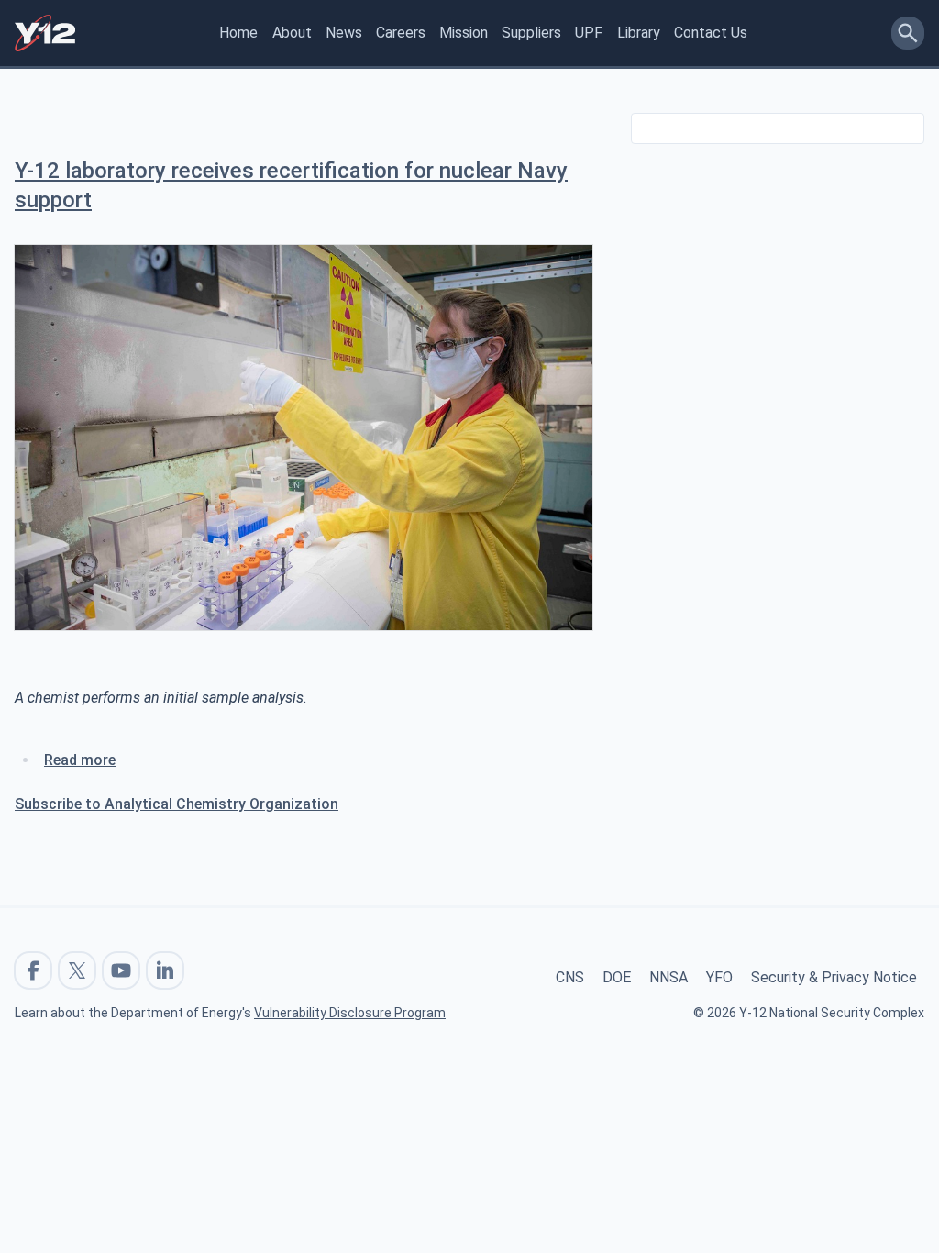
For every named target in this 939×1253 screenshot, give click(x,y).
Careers (400, 32)
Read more (80, 760)
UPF (588, 32)
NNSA (668, 977)
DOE (616, 977)
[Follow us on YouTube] (121, 970)
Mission (463, 32)
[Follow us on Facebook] (33, 970)
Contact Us (710, 32)
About (292, 32)
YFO (719, 977)
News (344, 32)
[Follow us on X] (77, 970)
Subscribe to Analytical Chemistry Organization (176, 804)
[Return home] (45, 33)
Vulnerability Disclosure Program (350, 1012)
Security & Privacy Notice (834, 977)
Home (238, 32)
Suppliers (531, 32)
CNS (570, 977)
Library (638, 32)
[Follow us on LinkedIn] (165, 970)
